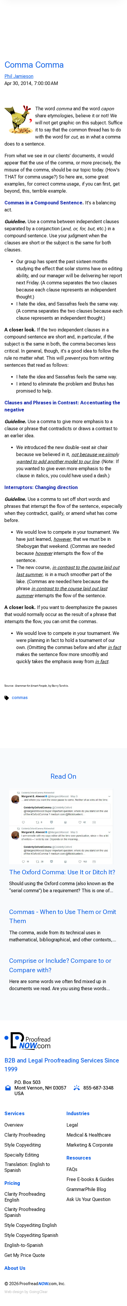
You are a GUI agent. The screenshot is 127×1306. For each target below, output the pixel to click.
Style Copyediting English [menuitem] (30, 1225)
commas (20, 697)
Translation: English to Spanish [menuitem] (27, 1167)
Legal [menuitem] (72, 1125)
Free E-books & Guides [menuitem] (90, 1179)
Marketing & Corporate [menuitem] (89, 1145)
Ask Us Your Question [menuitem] (88, 1199)
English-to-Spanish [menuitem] (23, 1245)
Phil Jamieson (18, 76)
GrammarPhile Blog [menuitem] (86, 1189)
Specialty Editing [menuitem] (21, 1155)
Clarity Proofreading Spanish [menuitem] (24, 1212)
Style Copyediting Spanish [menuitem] (31, 1235)
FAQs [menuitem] (71, 1169)
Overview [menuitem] (13, 1125)
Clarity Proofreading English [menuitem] (24, 1197)
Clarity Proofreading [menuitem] (24, 1135)
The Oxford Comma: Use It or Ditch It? (62, 872)
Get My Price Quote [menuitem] (24, 1255)
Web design (14, 1292)
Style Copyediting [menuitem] (22, 1145)
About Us (14, 1268)
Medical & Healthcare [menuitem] (88, 1135)
